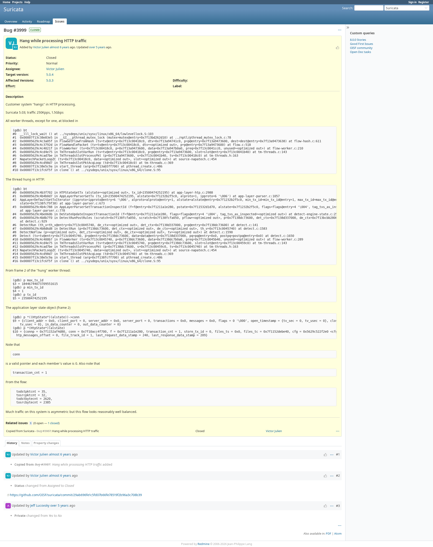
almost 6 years (59, 47)
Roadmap (43, 21)
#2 (338, 475)
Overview (11, 21)
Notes (25, 443)
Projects (17, 2)
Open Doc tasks (360, 52)
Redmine (204, 544)
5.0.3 (49, 80)
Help (27, 2)
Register (423, 2)
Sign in (412, 2)
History (12, 443)
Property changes (46, 443)
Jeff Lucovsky (39, 505)
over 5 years (97, 47)
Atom (338, 534)
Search (347, 8)
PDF (328, 534)
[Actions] (338, 431)
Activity (27, 21)
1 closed (53, 423)
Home (6, 2)
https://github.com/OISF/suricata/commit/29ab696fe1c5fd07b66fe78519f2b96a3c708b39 (76, 495)
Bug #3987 (44, 431)
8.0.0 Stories (358, 40)
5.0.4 (49, 74)
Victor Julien (41, 47)
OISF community (361, 48)
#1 (338, 454)
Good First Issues (361, 44)
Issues (59, 21)
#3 (338, 506)
